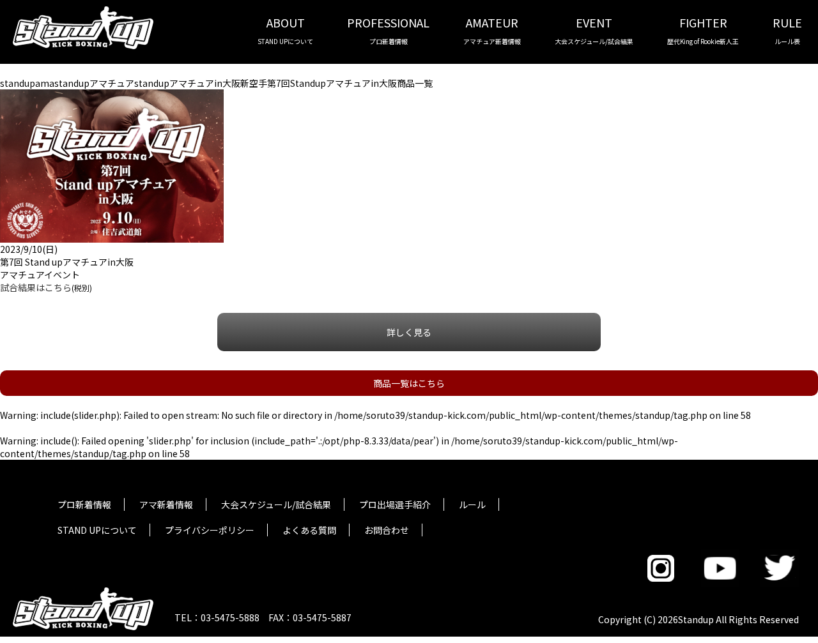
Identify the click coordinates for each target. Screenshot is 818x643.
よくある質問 (309, 530)
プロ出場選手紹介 (395, 504)
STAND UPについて (97, 530)
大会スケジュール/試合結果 (276, 504)
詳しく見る (409, 332)
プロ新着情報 (84, 504)
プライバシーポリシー (209, 530)
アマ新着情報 (166, 504)
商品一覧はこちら (409, 383)
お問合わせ (386, 530)
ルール (472, 504)
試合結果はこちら (36, 287)
